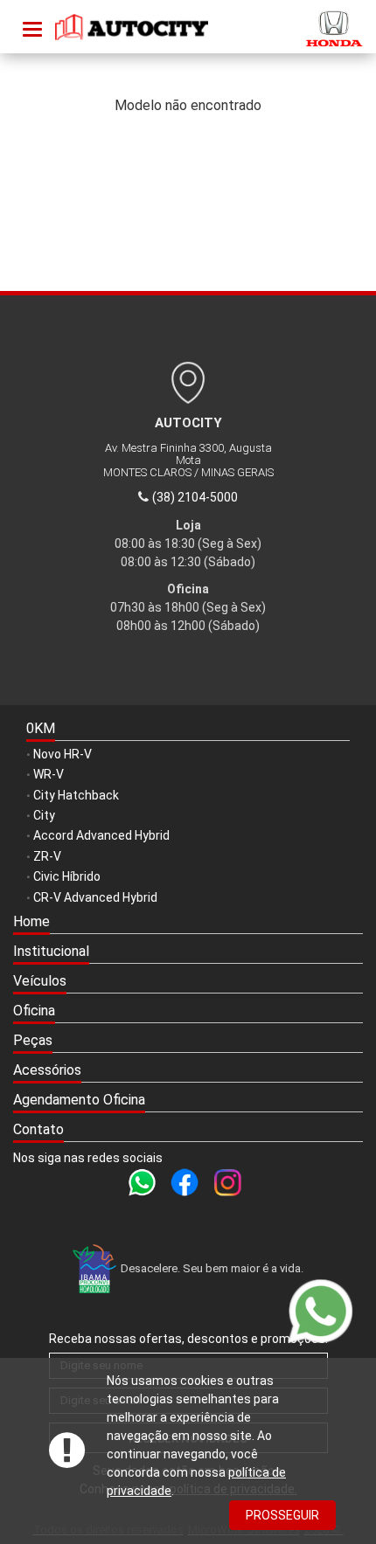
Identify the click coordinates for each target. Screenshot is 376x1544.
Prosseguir (282, 1515)
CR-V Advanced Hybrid (95, 897)
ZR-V (47, 856)
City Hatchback (76, 795)
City (44, 815)
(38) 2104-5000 (195, 497)
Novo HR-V (62, 754)
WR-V (48, 774)
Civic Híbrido (67, 876)
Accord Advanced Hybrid (101, 835)
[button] (188, 952)
